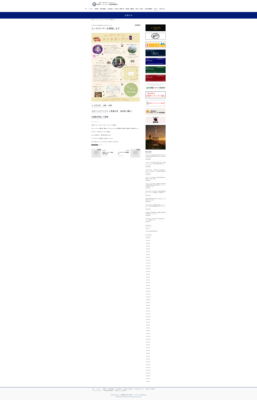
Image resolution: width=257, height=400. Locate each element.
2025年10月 (148, 265)
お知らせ (137, 25)
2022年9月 (148, 342)
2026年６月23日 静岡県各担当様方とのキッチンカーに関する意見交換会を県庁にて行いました (155, 206)
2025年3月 (148, 285)
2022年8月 (148, 344)
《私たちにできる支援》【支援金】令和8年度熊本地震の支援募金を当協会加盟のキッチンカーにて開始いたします (155, 185)
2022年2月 (148, 361)
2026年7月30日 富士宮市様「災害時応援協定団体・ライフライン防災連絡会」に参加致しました (155, 192)
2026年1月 (148, 257)
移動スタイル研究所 (150, 388)
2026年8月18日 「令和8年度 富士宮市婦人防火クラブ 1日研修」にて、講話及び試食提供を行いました (155, 171)
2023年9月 (148, 319)
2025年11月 (148, 263)
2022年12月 (148, 333)
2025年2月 (148, 288)
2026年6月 (148, 243)
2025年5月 (148, 280)
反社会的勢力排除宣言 (108, 390)
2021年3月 (148, 381)
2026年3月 (148, 251)
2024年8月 (148, 299)
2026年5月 (148, 246)
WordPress (121, 396)
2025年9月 (148, 268)
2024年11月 (148, 294)
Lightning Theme (127, 396)
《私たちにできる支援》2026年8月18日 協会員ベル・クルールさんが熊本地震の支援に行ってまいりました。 (155, 164)
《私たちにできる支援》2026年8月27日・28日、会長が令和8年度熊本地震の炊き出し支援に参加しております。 (155, 156)
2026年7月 (148, 240)
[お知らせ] (96, 151)
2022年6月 (148, 350)
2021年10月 (148, 373)
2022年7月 (148, 347)
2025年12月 (148, 260)
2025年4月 (148, 282)
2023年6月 (148, 325)
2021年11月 (148, 370)
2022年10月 (148, 339)
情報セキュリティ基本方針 (120, 390)
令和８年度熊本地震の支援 (151, 231)
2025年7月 (148, 274)
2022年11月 (148, 336)
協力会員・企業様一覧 (128, 388)
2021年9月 (148, 375)
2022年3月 (148, 359)
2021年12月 (148, 367)
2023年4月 (148, 327)
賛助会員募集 (111, 388)
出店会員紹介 (119, 388)
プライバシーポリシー (97, 390)
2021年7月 (148, 378)
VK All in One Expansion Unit (136, 396)
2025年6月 (148, 277)
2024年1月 (148, 311)
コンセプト (98, 388)
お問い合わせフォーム (139, 388)
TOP (93, 388)
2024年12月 (148, 291)
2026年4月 (148, 248)
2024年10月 (148, 296)
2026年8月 (148, 237)
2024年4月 (148, 305)
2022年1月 (148, 364)
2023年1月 (148, 330)
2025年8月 (148, 271)
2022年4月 (148, 356)
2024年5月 (148, 302)
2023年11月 (148, 316)
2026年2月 (148, 254)
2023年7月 (148, 322)
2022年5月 (148, 353)
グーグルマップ (95, 121)
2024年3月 (148, 308)
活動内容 (104, 388)
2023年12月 (148, 313)
